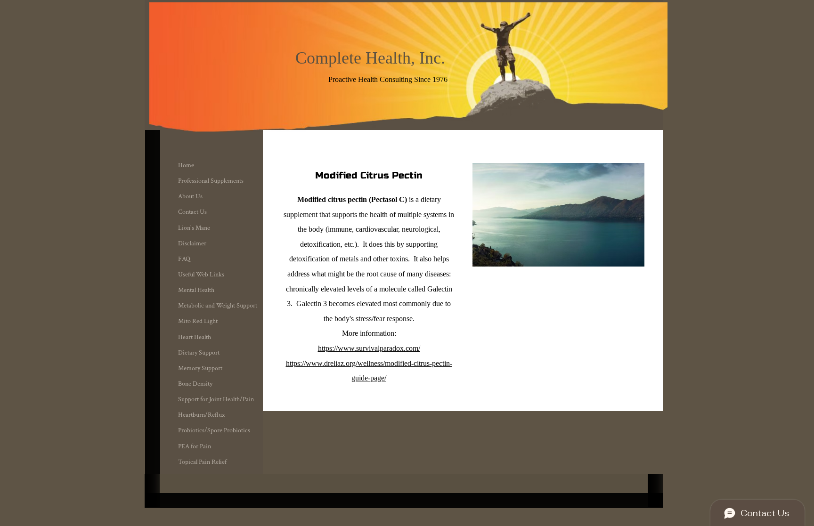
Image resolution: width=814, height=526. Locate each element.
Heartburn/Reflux (201, 415)
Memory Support (200, 368)
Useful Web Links (201, 274)
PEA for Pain (194, 446)
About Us (190, 196)
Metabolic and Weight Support (217, 305)
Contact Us (192, 212)
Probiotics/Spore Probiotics (214, 430)
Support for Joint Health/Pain (216, 399)
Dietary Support (199, 352)
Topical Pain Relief (202, 462)
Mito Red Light (198, 321)
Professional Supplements (211, 181)
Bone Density (195, 384)
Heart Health (194, 337)
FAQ (184, 259)
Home (186, 165)
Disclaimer (192, 243)
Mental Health (196, 290)
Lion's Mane (194, 228)
